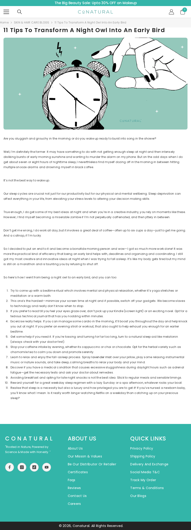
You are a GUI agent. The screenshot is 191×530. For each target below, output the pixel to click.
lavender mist (101, 357)
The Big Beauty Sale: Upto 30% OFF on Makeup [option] (96, 2)
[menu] (6, 12)
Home (4, 22)
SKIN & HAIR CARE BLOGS (31, 22)
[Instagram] (21, 467)
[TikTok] (34, 467)
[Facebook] (9, 467)
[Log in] (171, 11)
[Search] (19, 12)
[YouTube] (46, 467)
